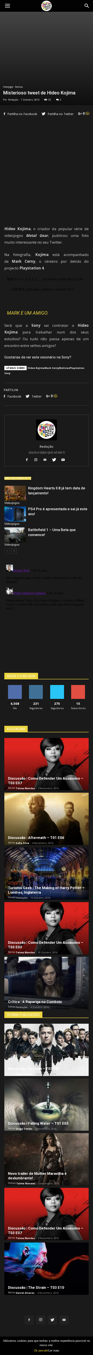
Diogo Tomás (24, 1128)
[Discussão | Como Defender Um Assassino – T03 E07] (46, 764)
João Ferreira (24, 1074)
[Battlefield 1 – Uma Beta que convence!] (15, 534)
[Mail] (46, 460)
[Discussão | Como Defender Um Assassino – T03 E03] (46, 928)
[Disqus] (46, 617)
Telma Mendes (25, 788)
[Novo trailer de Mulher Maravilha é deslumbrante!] (46, 1159)
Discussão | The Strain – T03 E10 (36, 1287)
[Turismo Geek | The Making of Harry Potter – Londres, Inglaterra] (46, 873)
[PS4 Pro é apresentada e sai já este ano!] (15, 514)
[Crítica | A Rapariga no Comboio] (46, 983)
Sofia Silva (22, 843)
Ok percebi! (41, 1350)
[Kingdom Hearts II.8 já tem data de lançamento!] (15, 493)
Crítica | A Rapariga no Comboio (35, 1002)
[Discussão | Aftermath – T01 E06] (46, 819)
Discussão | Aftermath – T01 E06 (36, 837)
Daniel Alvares (25, 1292)
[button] (87, 6)
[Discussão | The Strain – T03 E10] (46, 1269)
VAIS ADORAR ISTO (17, 478)
